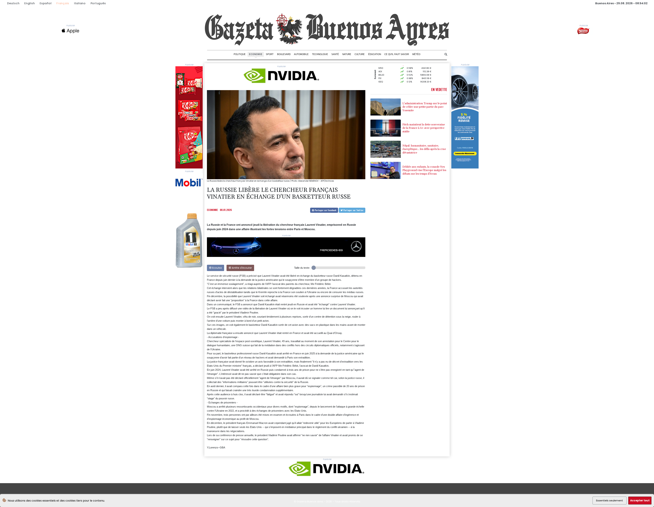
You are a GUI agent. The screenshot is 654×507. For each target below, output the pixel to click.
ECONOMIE (212, 210)
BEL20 (381, 67)
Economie (255, 54)
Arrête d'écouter (241, 268)
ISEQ (380, 73)
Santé (335, 54)
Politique (240, 54)
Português (98, 3)
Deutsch (13, 3)
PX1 (379, 70)
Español (45, 3)
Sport (270, 54)
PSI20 (381, 80)
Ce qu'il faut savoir (396, 54)
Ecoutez (217, 268)
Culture (360, 54)
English (29, 3)
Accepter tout (640, 500)
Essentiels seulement (609, 500)
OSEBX (381, 77)
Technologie (320, 54)
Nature (346, 54)
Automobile (301, 54)
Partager (325, 210)
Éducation (374, 54)
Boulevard (284, 54)
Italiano (80, 3)
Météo (416, 54)
